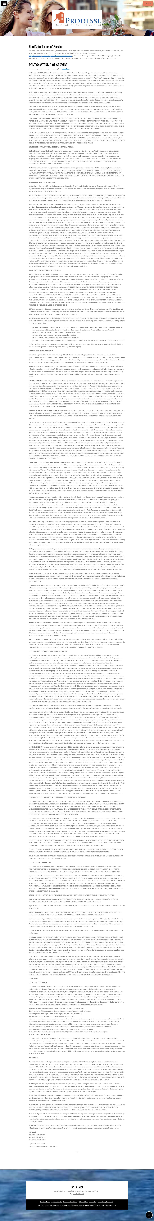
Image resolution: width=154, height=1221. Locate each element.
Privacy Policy (83, 1202)
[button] (148, 3)
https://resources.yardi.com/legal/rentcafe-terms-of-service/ (50, 56)
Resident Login (45, 1202)
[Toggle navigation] (4, 3)
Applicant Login (57, 1202)
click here (65, 69)
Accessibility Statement (105, 1202)
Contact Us (92, 1202)
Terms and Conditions (70, 1202)
